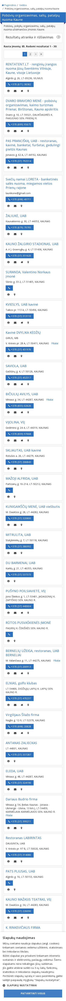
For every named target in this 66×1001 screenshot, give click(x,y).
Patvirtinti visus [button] (33, 993)
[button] (33, 985)
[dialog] (33, 966)
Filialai (54, 343)
